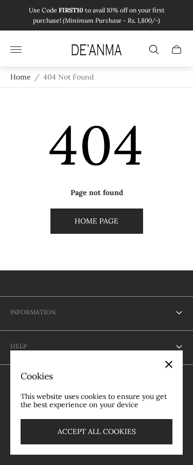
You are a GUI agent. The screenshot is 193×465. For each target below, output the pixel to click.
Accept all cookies (97, 431)
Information (33, 312)
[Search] (154, 49)
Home (20, 77)
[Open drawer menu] (16, 49)
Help (18, 346)
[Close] (168, 364)
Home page (96, 221)
